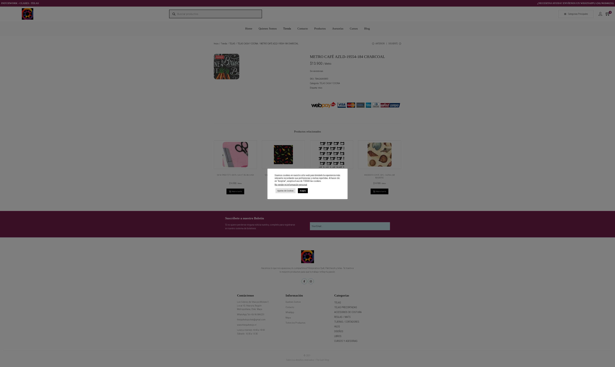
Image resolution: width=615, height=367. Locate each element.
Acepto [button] (303, 191)
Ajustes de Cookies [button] (285, 191)
